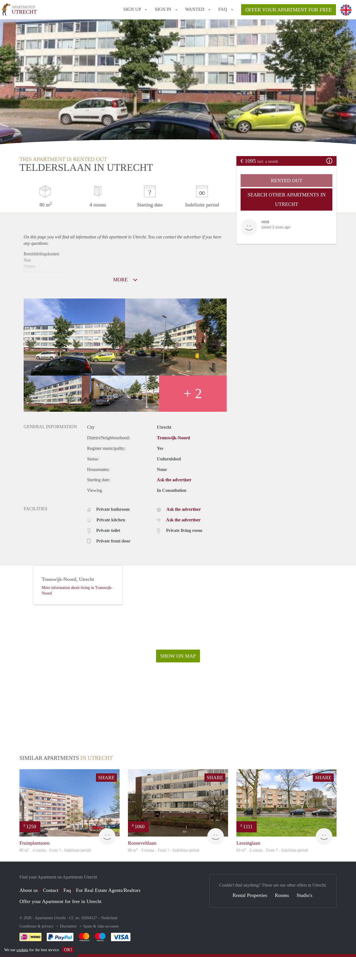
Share (106, 777)
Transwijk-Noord (173, 437)
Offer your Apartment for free (288, 10)
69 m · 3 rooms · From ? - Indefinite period (163, 850)
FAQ (222, 9)
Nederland (109, 918)
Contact (50, 890)
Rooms (282, 895)
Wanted (194, 9)
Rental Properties (250, 895)
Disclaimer (69, 926)
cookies (22, 950)
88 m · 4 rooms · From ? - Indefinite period (55, 850)
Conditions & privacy (37, 926)
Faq (67, 890)
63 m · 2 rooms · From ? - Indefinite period (272, 850)
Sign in (163, 9)
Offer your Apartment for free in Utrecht (60, 901)
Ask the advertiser (174, 479)
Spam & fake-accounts (101, 926)
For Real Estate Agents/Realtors (108, 890)
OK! (68, 949)
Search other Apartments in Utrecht (287, 199)
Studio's (304, 895)
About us (28, 890)
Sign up (132, 9)
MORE (121, 279)
